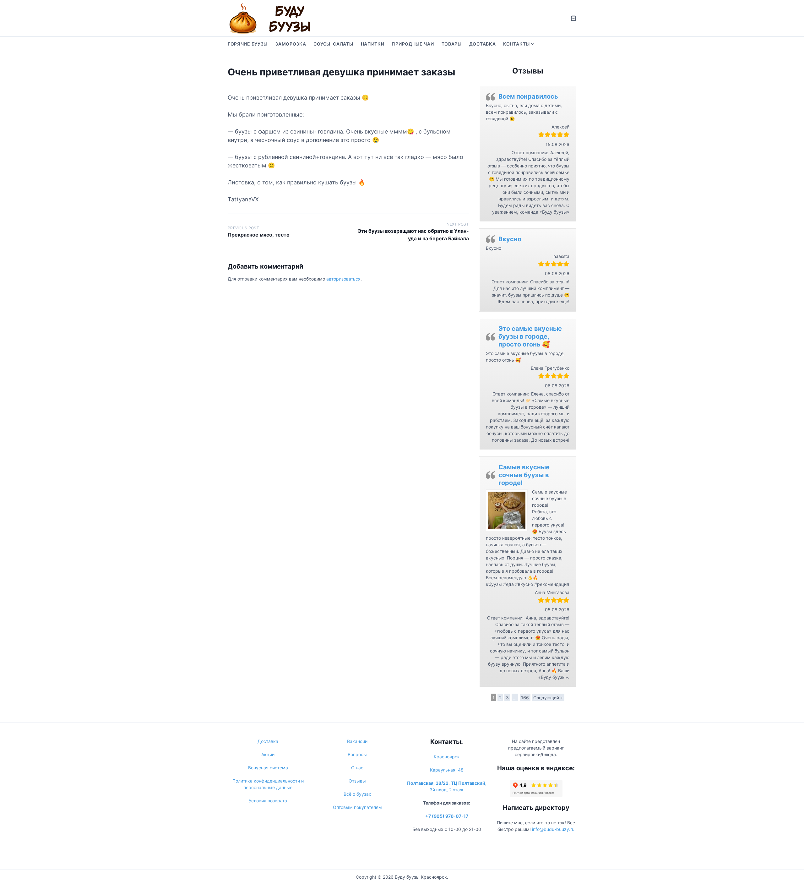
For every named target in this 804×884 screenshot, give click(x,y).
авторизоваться (343, 278)
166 (525, 697)
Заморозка (290, 43)
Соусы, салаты (333, 43)
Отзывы (357, 780)
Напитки (372, 43)
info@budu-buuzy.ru (553, 829)
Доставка (482, 43)
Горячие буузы (248, 43)
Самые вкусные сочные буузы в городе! (524, 475)
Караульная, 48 (447, 769)
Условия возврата (268, 800)
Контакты (516, 43)
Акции (267, 754)
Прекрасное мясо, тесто (259, 235)
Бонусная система (268, 767)
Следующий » (548, 697)
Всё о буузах (357, 794)
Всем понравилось (528, 96)
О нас (357, 767)
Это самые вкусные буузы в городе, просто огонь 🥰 (530, 336)
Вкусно (509, 239)
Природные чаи (413, 43)
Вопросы (357, 754)
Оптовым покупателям (357, 807)
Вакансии (357, 741)
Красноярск (447, 756)
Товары (452, 43)
